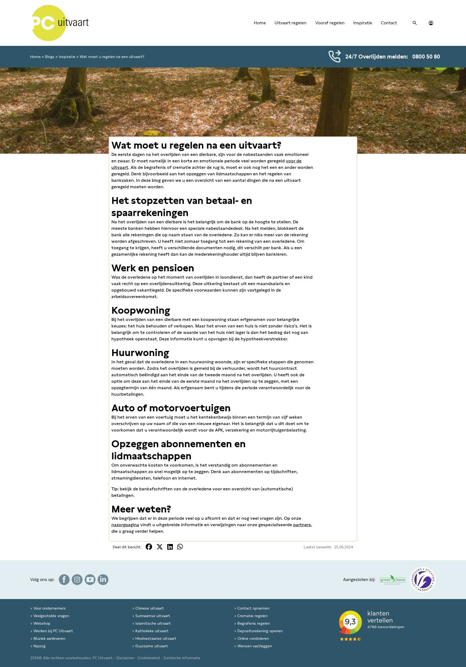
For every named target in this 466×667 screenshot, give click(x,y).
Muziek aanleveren (49, 638)
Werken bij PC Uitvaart (53, 631)
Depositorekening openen (260, 631)
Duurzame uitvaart (151, 646)
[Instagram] (77, 579)
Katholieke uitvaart (152, 631)
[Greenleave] (393, 580)
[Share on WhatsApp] (180, 546)
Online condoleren (253, 638)
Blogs (49, 56)
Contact (389, 22)
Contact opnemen (253, 608)
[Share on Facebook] (149, 546)
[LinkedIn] (103, 579)
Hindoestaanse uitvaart (155, 638)
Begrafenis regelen (253, 623)
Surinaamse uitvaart (152, 616)
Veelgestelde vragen (51, 616)
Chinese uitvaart (149, 608)
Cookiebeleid (149, 658)
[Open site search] (415, 23)
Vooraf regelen (330, 22)
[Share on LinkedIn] (170, 546)
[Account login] (431, 23)
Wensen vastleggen (254, 646)
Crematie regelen (252, 616)
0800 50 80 (426, 56)
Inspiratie (362, 22)
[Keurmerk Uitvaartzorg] (423, 580)
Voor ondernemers (49, 608)
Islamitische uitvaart (153, 623)
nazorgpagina (125, 524)
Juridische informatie (181, 658)
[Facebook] (64, 579)
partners (302, 524)
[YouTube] (90, 579)
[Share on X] (159, 546)
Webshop (41, 623)
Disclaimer (125, 658)
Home (260, 22)
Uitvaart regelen (291, 22)
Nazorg (39, 646)
